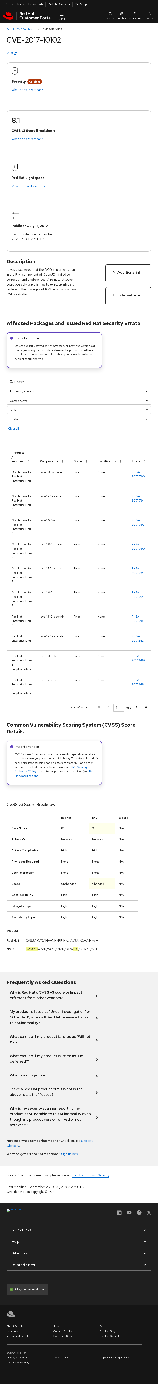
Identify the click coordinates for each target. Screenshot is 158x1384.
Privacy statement (17, 1357)
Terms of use (60, 1357)
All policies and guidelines (115, 1357)
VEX (10, 53)
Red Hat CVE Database (20, 29)
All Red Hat (135, 18)
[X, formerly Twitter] (148, 1214)
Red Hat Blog (108, 1331)
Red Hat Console (59, 4)
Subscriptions (15, 4)
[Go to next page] (137, 707)
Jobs (56, 1326)
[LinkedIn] (119, 1214)
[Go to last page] (146, 707)
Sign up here (70, 1154)
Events (103, 1326)
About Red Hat (15, 1326)
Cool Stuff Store (63, 1336)
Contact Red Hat (63, 1331)
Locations (12, 1331)
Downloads (35, 4)
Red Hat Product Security (90, 1175)
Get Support (83, 4)
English (122, 18)
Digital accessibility (18, 1362)
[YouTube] (129, 1214)
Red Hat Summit (109, 1336)
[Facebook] (139, 1214)
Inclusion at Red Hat (18, 1336)
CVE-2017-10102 (52, 29)
